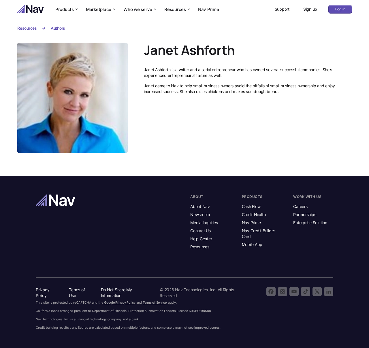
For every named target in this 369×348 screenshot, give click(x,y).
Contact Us (200, 230)
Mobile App (252, 244)
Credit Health (254, 214)
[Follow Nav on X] (317, 291)
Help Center (201, 238)
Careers (300, 206)
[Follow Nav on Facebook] (271, 291)
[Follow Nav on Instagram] (282, 291)
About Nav (200, 206)
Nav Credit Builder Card (258, 233)
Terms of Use (77, 292)
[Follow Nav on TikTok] (305, 291)
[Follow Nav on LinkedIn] (328, 291)
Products (64, 9)
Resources (175, 9)
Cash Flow (251, 206)
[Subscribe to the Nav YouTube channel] (294, 291)
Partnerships (304, 214)
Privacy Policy (42, 292)
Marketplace (98, 9)
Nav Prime (208, 9)
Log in (340, 9)
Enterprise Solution (310, 222)
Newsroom (200, 214)
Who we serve (137, 9)
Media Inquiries (204, 222)
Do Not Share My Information (116, 292)
